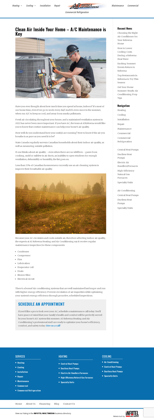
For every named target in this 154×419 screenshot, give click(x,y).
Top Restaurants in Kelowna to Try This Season (127, 79)
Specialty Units (125, 182)
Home (18, 403)
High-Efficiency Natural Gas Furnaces (125, 174)
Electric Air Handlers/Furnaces (74, 373)
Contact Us (69, 403)
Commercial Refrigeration (77, 12)
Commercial (132, 6)
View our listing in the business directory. (43, 413)
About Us (30, 403)
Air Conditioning (126, 190)
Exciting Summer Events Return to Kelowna (126, 67)
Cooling (29, 6)
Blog (56, 403)
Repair (57, 6)
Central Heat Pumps (128, 149)
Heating (15, 6)
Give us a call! (53, 325)
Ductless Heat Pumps (70, 368)
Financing (44, 403)
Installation (45, 6)
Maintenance (118, 6)
